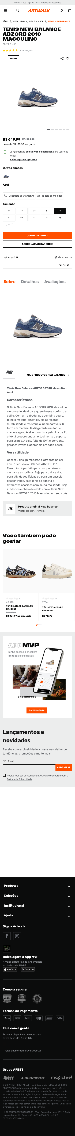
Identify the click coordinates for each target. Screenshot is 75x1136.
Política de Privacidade (19, 779)
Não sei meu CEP (65, 257)
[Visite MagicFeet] (61, 1079)
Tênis (5, 21)
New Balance (36, 21)
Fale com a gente (16, 1028)
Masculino (19, 21)
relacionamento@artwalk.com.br (23, 1050)
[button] (17, 10)
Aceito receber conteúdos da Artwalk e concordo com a (37, 777)
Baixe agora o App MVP (23, 159)
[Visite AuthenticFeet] (33, 1078)
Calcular (64, 265)
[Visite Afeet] (9, 1079)
